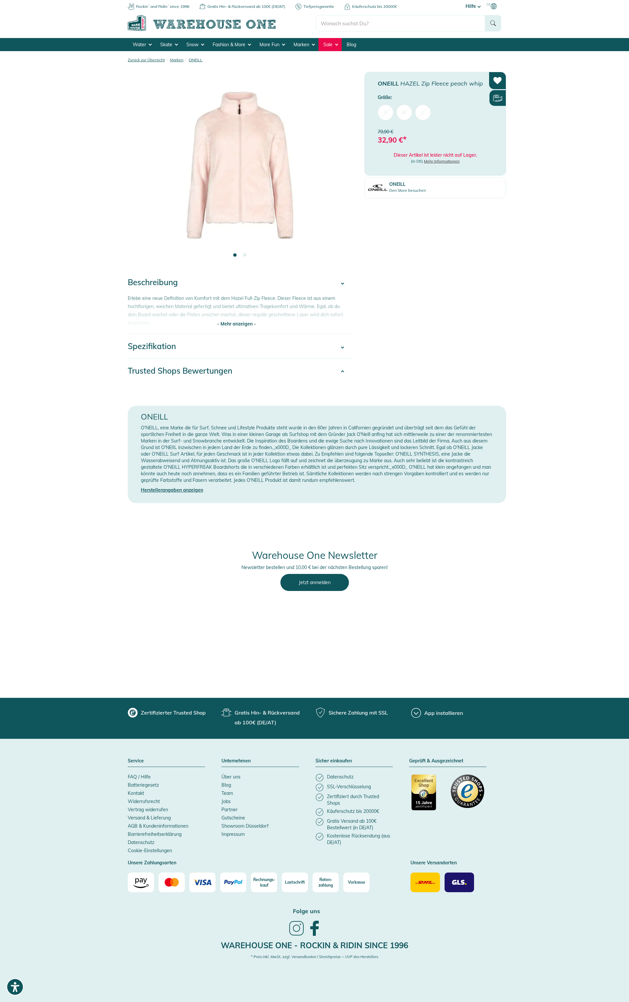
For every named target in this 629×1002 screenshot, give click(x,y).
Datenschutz (141, 842)
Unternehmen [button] (236, 761)
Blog (351, 45)
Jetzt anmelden (315, 582)
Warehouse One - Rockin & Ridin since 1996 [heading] (314, 945)
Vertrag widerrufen (148, 810)
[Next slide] (340, 169)
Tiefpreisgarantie (318, 6)
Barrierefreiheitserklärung (154, 834)
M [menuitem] (404, 112)
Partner (229, 810)
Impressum (233, 834)
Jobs (226, 801)
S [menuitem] (385, 112)
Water (140, 45)
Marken (302, 45)
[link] (296, 935)
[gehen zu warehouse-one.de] (221, 30)
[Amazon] (141, 882)
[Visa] (202, 882)
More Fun (270, 45)
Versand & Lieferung (149, 818)
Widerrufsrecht (144, 801)
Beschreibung (153, 282)
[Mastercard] (172, 882)
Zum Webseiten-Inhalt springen (33, 3)
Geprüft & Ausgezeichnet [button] (436, 761)
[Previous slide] (139, 169)
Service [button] (136, 761)
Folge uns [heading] (306, 911)
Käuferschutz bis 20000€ (374, 6)
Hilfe (471, 6)
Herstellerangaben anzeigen (172, 490)
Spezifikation (152, 346)
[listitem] (354, 778)
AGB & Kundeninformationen (158, 826)
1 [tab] (235, 255)
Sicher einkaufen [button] (333, 761)
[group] (167, 712)
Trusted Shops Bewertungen (180, 371)
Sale (328, 45)
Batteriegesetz (143, 785)
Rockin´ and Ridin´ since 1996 (162, 6)
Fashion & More (230, 45)
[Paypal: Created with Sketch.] (233, 882)
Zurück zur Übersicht (146, 59)
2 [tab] (244, 255)
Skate (167, 45)
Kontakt (136, 793)
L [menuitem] (423, 112)
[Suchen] (493, 23)
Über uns (230, 777)
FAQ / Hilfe (139, 777)
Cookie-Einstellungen (150, 851)
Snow (193, 45)
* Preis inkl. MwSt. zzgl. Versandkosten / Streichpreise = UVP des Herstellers (314, 956)
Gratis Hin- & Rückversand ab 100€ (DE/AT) (246, 6)
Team (227, 793)
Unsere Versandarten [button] (433, 863)
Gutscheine (233, 818)
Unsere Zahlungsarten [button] (152, 863)
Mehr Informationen (442, 161)
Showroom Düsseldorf (245, 826)
